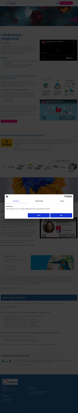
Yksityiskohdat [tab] (39, 201)
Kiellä (38, 215)
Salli (61, 215)
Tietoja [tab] (62, 201)
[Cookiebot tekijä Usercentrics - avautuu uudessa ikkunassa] (65, 197)
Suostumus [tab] (16, 201)
